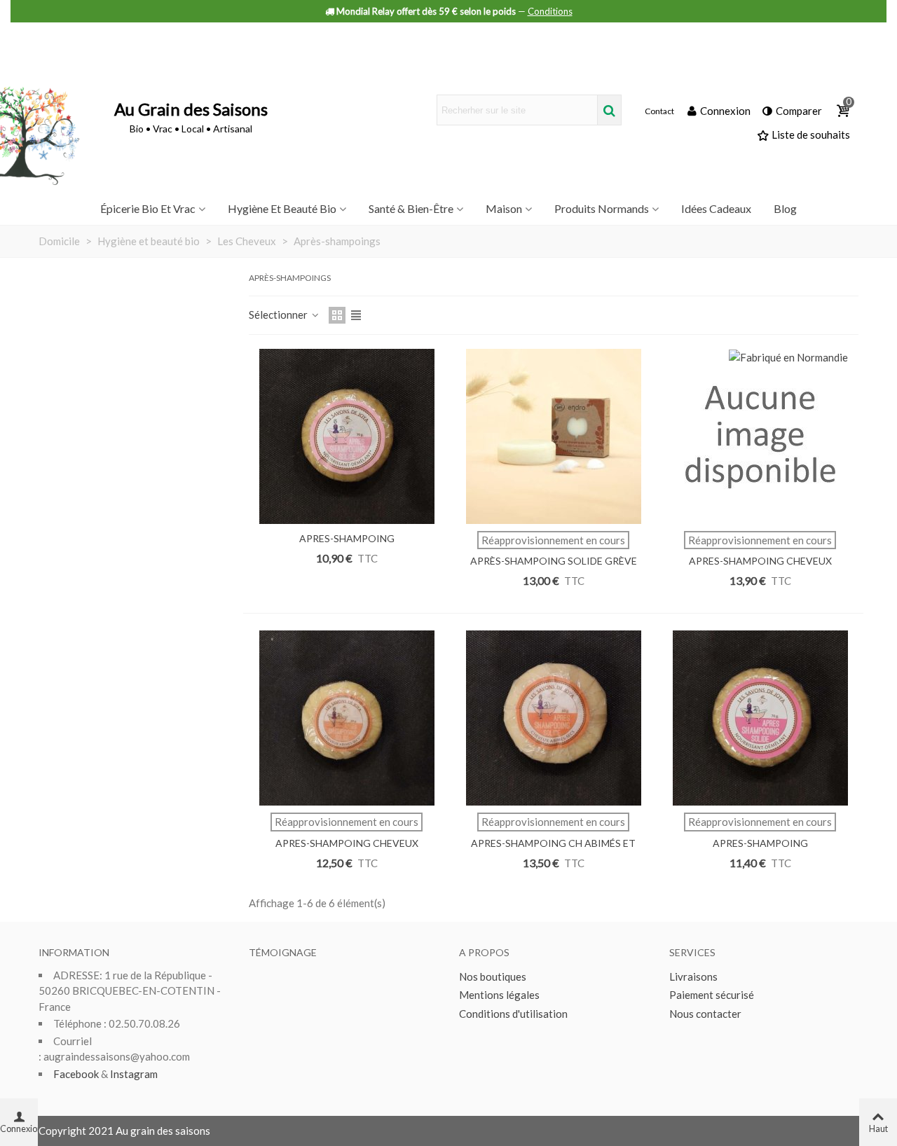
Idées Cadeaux (716, 208)
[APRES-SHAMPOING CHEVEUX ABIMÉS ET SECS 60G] (346, 718)
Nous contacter (705, 1013)
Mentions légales (499, 994)
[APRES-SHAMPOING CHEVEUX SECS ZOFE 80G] (760, 436)
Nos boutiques (492, 976)
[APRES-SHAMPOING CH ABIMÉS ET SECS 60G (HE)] (553, 718)
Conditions (550, 11)
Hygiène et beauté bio (282, 208)
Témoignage (283, 952)
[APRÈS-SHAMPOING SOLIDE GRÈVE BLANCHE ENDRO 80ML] (553, 436)
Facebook (76, 1074)
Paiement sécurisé (711, 994)
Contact (659, 111)
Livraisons (693, 976)
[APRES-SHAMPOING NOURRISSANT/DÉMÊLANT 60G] (346, 436)
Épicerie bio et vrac (148, 208)
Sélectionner (279, 314)
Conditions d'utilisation (513, 1013)
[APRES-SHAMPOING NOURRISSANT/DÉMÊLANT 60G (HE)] (760, 718)
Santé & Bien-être (411, 208)
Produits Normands (601, 208)
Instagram (134, 1074)
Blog (785, 208)
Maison (504, 208)
